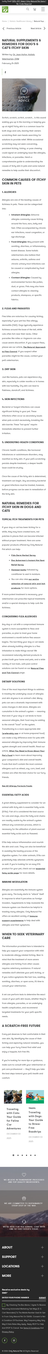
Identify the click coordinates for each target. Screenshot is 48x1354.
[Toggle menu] (43, 9)
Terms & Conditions (31, 1328)
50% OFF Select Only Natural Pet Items (28, 1)
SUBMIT (42, 1298)
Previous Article (14, 28)
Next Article (36, 28)
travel (32, 1108)
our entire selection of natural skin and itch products (28, 583)
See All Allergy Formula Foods (17, 786)
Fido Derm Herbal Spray (23, 555)
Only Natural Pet (15, 1351)
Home (4, 21)
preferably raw (10, 733)
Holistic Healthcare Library (21, 21)
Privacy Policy (8, 1332)
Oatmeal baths (18, 570)
